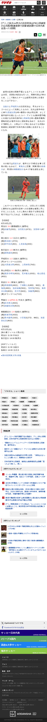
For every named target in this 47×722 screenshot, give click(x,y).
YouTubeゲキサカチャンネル (10, 673)
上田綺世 (17, 75)
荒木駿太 (26, 273)
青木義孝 (8, 318)
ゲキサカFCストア (7, 692)
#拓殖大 (14, 398)
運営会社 (23, 700)
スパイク (35, 659)
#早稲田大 (5, 398)
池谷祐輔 (17, 288)
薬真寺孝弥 (9, 273)
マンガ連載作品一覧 (22, 683)
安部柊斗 (37, 229)
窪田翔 (31, 288)
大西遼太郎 (11, 112)
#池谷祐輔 (15, 425)
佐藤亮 (7, 229)
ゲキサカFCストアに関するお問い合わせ (13, 709)
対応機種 (4, 700)
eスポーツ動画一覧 (17, 685)
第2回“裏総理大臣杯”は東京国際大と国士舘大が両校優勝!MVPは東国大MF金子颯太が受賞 (25, 499)
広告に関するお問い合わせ (9, 704)
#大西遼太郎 (5, 405)
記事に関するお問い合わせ (26, 704)
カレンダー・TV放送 (31, 692)
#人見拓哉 (26, 405)
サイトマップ (32, 700)
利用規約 (40, 700)
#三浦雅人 (25, 425)
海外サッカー (28, 659)
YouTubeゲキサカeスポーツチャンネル (29, 673)
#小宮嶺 (24, 413)
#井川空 (24, 417)
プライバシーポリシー (8, 702)
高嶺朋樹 (8, 285)
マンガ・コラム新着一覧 (8, 683)
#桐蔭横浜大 (24, 398)
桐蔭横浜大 (19, 169)
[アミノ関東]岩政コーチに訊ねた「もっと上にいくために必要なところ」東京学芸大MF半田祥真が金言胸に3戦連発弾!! (25, 506)
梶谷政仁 (8, 241)
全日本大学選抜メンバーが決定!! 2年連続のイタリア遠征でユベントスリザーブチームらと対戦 (25, 484)
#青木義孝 (34, 417)
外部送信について (22, 702)
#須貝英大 (25, 421)
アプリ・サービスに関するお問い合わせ (13, 707)
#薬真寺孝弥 (34, 413)
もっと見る (23, 514)
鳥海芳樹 (8, 315)
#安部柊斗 (16, 405)
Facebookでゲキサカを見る (14, 627)
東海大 (22, 166)
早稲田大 (15, 106)
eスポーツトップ (33, 683)
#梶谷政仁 (5, 413)
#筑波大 (4, 401)
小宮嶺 (23, 318)
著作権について (14, 700)
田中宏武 (8, 244)
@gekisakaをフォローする (13, 623)
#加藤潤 (21, 401)
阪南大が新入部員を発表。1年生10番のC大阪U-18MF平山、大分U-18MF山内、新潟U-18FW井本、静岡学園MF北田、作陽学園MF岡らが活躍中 (25, 491)
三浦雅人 (24, 285)
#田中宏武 (5, 425)
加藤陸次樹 (9, 306)
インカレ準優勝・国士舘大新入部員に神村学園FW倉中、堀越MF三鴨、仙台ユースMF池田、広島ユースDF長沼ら (25, 476)
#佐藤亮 (35, 405)
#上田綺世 (15, 413)
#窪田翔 (24, 409)
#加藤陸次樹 (31, 401)
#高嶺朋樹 (5, 409)
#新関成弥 (35, 421)
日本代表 (4, 659)
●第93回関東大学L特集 (11, 355)
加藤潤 (31, 291)
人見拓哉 (23, 244)
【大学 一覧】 (14, 32)
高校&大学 (20, 659)
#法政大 (34, 398)
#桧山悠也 (5, 417)
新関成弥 (8, 253)
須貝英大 (22, 229)
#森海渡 (4, 421)
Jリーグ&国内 (12, 659)
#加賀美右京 (35, 425)
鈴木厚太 (8, 303)
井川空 (18, 291)
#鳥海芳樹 (15, 409)
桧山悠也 (41, 273)
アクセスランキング (19, 692)
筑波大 (16, 163)
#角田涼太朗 (14, 421)
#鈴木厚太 (34, 409)
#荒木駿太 (15, 417)
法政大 (6, 106)
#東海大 (12, 401)
